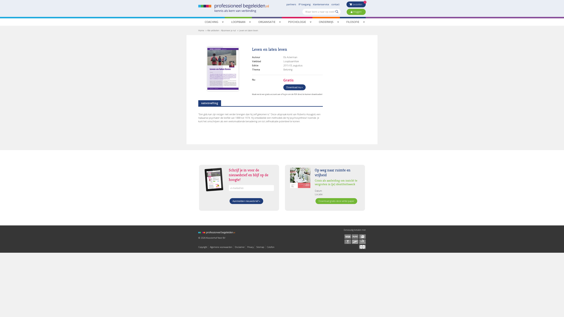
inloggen (357, 11)
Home (201, 30)
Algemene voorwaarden (221, 247)
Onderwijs (326, 22)
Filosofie (352, 22)
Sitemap (260, 247)
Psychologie (297, 22)
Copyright (202, 247)
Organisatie (266, 22)
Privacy (250, 247)
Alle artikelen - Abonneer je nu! (221, 30)
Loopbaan (238, 22)
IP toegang (304, 4)
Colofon (270, 247)
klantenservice (321, 4)
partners (291, 4)
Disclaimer (240, 247)
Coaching (211, 22)
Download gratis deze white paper (336, 201)
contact (335, 4)
